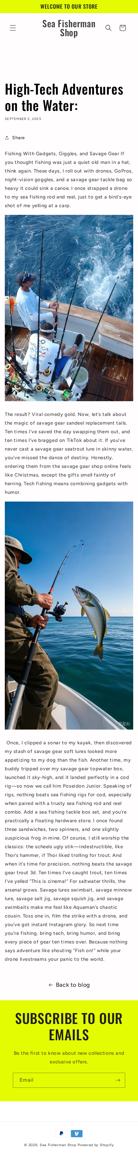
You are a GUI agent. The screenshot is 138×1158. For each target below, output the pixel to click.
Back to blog (73, 984)
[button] (13, 28)
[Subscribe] (118, 1080)
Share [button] (18, 137)
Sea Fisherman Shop (59, 1145)
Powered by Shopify (96, 1145)
